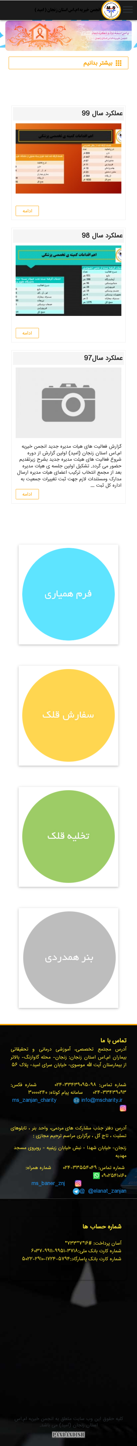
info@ (88, 1100)
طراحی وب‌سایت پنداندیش (68, 1434)
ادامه (27, 211)
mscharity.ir (109, 1100)
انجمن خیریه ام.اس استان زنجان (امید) (77, 10)
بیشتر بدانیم (103, 63)
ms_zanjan (25, 1100)
